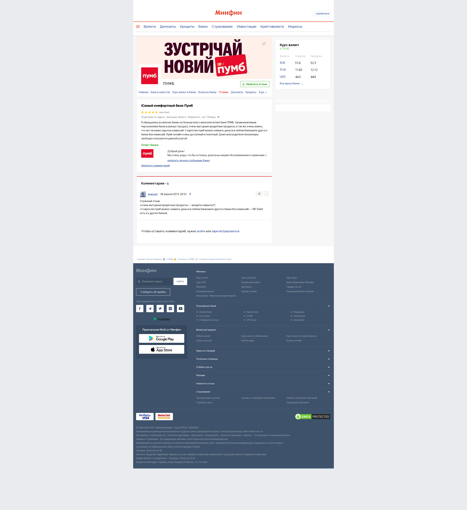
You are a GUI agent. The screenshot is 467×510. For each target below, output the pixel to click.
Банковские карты (250, 282)
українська (322, 13)
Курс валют (202, 277)
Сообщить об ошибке (153, 292)
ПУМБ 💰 (171, 259)
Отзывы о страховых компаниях (258, 398)
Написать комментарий (155, 165)
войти (201, 231)
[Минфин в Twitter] (160, 308)
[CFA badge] (183, 417)
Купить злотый (294, 340)
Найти (180, 281)
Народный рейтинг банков (300, 291)
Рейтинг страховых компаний (301, 398)
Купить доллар (204, 340)
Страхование (222, 26)
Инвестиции (246, 26)
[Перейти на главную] (233, 13)
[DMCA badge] (312, 417)
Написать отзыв (256, 84)
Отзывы (223, 92)
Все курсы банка (290, 83)
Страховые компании (297, 402)
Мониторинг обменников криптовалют (216, 296)
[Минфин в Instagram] (170, 308)
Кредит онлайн (249, 291)
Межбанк (201, 287)
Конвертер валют (205, 291)
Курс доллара (248, 277)
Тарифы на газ (293, 287)
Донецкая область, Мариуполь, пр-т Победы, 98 (193, 117)
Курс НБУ (201, 282)
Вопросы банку (207, 92)
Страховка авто (204, 402)
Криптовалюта (272, 26)
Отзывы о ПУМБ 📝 (188, 259)
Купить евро (247, 340)
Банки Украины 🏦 (156, 259)
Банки (203, 26)
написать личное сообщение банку (188, 160)
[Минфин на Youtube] (180, 308)
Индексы (295, 26)
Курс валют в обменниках (254, 336)
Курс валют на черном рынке (301, 336)
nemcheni (164, 112)
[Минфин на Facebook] (139, 308)
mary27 (153, 194)
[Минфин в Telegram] (150, 308)
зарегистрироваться (225, 231)
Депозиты (168, 26)
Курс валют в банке (184, 92)
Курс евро (291, 277)
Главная (143, 92)
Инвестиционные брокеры (300, 282)
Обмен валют (203, 336)
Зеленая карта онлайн (208, 398)
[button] (264, 44)
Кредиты (187, 26)
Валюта (150, 26)
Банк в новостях (160, 92)
